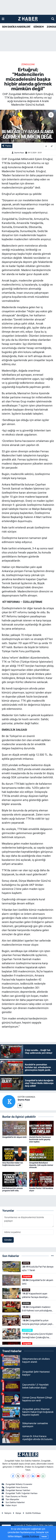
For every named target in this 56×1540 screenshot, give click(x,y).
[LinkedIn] (33, 1476)
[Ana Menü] (3, 19)
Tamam (44, 1537)
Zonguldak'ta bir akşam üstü (14, 1137)
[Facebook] (13, 1476)
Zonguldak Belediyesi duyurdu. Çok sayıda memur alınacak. (41, 1165)
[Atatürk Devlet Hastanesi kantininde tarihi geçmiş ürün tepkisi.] (41, 1128)
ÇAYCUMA (27, 1330)
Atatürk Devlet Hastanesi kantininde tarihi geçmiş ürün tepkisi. (40, 1139)
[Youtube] (38, 1476)
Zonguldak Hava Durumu (17, 1487)
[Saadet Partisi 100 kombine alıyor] (41, 1179)
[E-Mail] (20, 1105)
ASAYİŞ (26, 1263)
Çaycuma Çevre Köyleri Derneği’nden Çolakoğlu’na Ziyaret (37, 1336)
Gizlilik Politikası (33, 1513)
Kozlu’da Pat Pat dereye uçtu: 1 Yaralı (37, 1268)
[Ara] (52, 19)
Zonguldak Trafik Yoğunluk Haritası (22, 1493)
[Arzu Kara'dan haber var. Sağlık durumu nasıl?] (14, 1153)
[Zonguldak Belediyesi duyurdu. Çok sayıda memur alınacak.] (41, 1153)
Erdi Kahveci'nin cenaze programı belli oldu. (12, 1189)
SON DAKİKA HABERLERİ (16, 26)
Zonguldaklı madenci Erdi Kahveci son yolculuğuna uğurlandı (37, 1309)
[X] (18, 1476)
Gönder (8, 1239)
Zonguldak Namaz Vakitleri (18, 1490)
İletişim (7, 1513)
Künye (18, 1513)
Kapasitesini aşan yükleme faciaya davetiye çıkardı (34, 1295)
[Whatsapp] (43, 1476)
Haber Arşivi (11, 1505)
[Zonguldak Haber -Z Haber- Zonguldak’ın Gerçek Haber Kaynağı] (28, 19)
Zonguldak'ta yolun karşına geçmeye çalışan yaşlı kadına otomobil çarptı (37, 1322)
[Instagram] (28, 1476)
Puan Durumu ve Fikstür (16, 1496)
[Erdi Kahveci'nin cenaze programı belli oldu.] (14, 1179)
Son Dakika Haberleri (15, 1502)
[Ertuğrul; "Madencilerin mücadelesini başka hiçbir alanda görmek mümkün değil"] (28, 126)
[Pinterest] (23, 1476)
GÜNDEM (38, 26)
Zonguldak (28, 64)
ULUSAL (26, 1303)
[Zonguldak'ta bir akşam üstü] (14, 1128)
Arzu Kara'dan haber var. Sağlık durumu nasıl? (12, 1164)
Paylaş (8, 146)
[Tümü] (52, 1255)
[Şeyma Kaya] (8, 1101)
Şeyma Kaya (19, 153)
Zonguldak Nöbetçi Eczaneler (19, 1484)
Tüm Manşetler (12, 1499)
